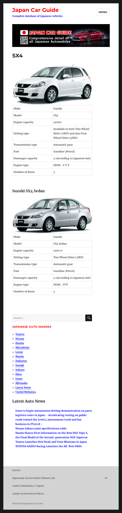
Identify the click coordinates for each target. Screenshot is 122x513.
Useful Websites (25, 392)
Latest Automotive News (28, 493)
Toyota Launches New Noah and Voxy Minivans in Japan (51, 441)
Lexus (19, 352)
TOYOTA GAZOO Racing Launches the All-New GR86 (48, 446)
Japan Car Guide (35, 10)
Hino (18, 374)
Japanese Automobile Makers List (33, 478)
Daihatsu (21, 360)
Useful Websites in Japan (28, 485)
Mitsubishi (22, 347)
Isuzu (18, 378)
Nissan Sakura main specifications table (40, 428)
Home (16, 470)
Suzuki (19, 365)
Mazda (19, 356)
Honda (19, 343)
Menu (103, 12)
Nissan (19, 338)
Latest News (23, 387)
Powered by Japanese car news (27, 503)
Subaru (19, 369)
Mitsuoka (21, 383)
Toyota (19, 334)
